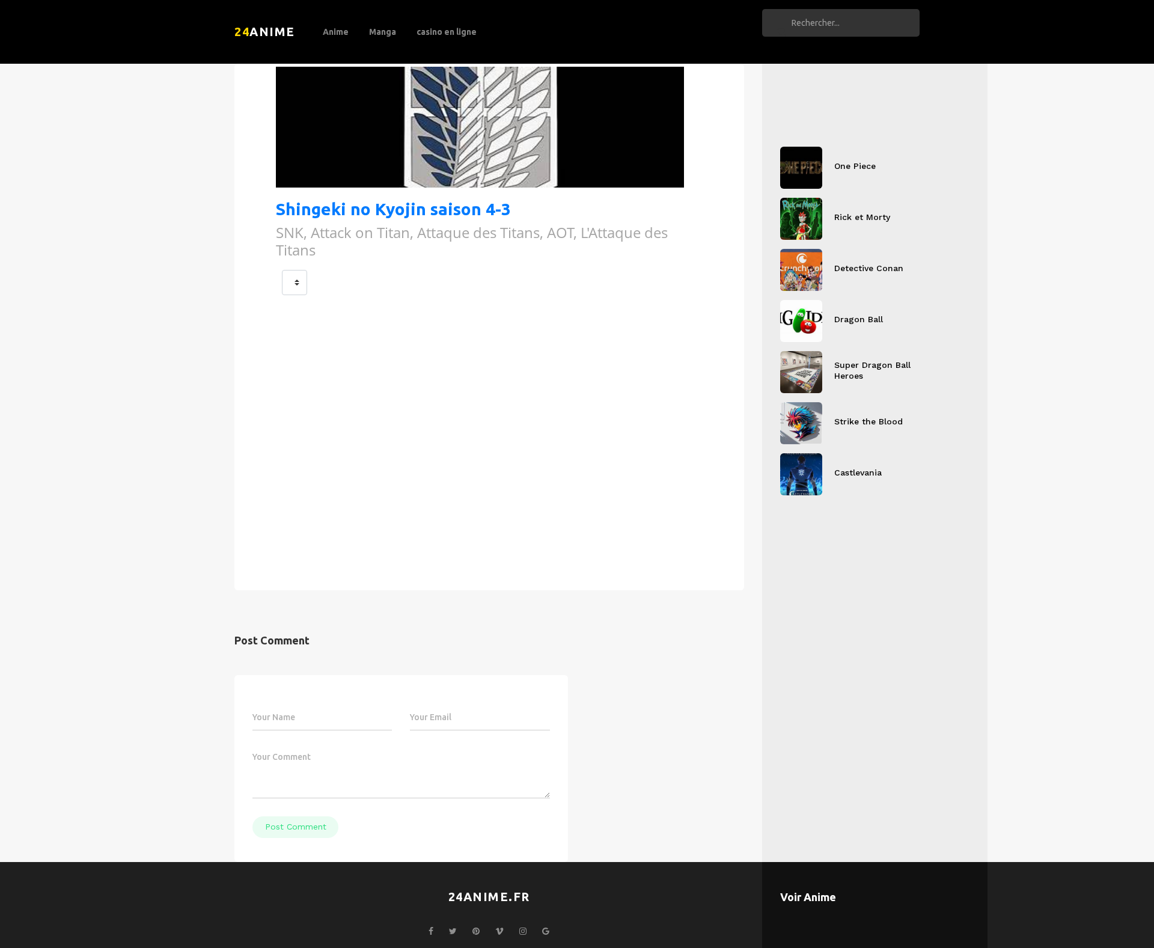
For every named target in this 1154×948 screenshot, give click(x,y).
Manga (382, 32)
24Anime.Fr (489, 897)
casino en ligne (447, 32)
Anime (336, 32)
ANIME (264, 31)
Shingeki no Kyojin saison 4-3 (393, 209)
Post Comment (295, 826)
